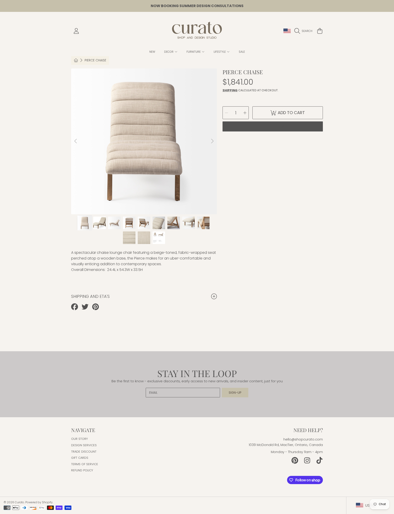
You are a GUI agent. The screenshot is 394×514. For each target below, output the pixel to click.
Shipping (230, 90)
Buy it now (272, 126)
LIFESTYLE (220, 52)
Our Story (79, 439)
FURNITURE (194, 52)
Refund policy (82, 470)
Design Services (84, 445)
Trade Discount (83, 451)
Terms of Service (84, 464)
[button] (304, 31)
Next (212, 141)
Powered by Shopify (39, 502)
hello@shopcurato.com (303, 439)
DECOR (169, 52)
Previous (76, 141)
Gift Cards (79, 458)
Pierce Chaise (95, 60)
